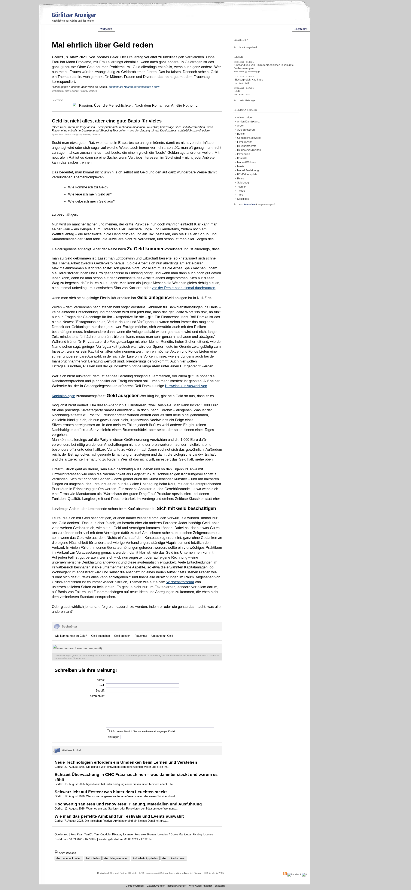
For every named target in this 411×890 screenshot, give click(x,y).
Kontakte (242, 158)
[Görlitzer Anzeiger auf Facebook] (294, 874)
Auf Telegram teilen (116, 858)
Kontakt (133, 873)
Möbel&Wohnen (246, 162)
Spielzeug (243, 183)
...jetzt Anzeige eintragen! (256, 204)
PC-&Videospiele (247, 174)
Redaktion (102, 873)
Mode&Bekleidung (248, 170)
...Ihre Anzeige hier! (247, 47)
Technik (241, 187)
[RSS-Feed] (285, 874)
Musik (240, 166)
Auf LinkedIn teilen (173, 858)
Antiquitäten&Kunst (248, 122)
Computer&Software (249, 138)
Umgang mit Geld (162, 635)
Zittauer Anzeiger (156, 885)
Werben (114, 873)
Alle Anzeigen (245, 117)
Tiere (240, 195)
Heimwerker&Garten (249, 150)
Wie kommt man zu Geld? (71, 635)
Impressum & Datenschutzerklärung (164, 873)
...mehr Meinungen (246, 100)
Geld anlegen (122, 635)
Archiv (188, 873)
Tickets (241, 191)
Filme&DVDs (244, 142)
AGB (141, 873)
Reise (240, 178)
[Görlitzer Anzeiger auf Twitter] (304, 874)
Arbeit (240, 126)
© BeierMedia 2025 (214, 873)
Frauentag (141, 635)
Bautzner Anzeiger (176, 885)
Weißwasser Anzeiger (200, 885)
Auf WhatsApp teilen (145, 858)
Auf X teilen (92, 858)
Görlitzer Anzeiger (74, 15)
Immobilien (243, 154)
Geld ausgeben (100, 635)
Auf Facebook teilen (68, 858)
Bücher (241, 134)
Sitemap (198, 873)
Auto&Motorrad (246, 130)
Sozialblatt (220, 885)
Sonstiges (243, 199)
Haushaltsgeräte (246, 146)
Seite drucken (67, 852)
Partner (123, 873)
